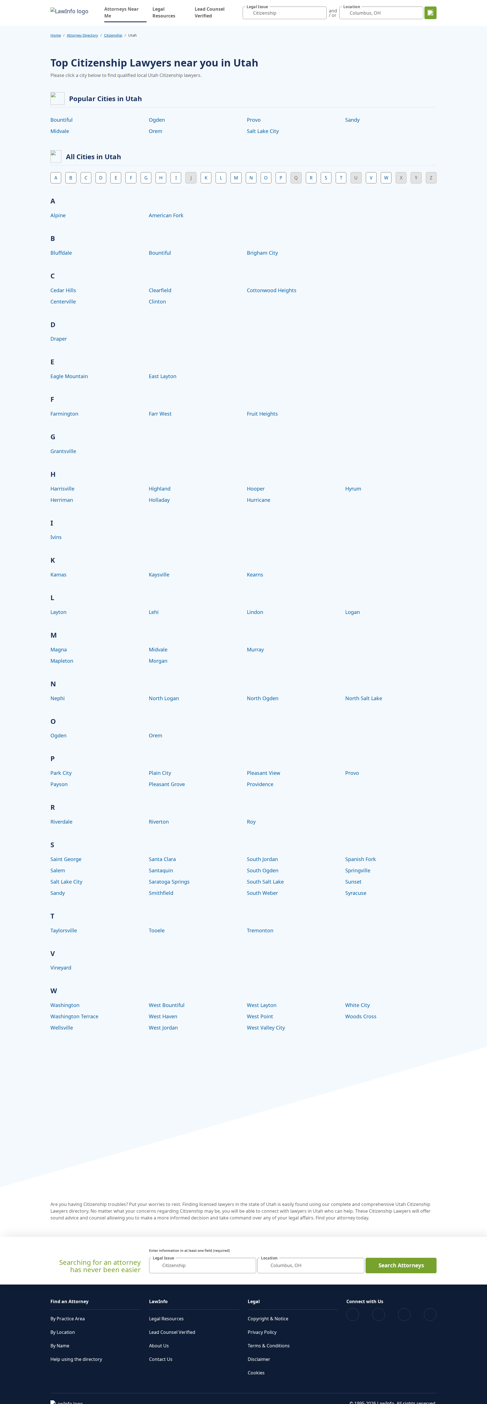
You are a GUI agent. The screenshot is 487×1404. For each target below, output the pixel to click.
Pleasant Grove (167, 784)
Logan (352, 612)
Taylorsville (63, 930)
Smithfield (161, 893)
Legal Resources (163, 12)
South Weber (262, 893)
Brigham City (262, 253)
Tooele (157, 930)
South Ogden (262, 870)
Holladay (159, 500)
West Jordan (163, 1027)
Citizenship (113, 35)
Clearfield (160, 290)
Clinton (157, 301)
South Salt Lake (265, 881)
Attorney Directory (82, 35)
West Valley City (266, 1027)
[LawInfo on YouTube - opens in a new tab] (404, 1314)
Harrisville (62, 488)
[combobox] (285, 12)
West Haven (163, 1016)
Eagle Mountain (69, 376)
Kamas (58, 574)
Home (55, 35)
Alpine (58, 215)
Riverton (159, 821)
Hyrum (353, 488)
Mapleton (61, 661)
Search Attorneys (401, 1265)
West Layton (261, 1005)
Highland (160, 488)
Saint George (65, 859)
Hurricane (258, 500)
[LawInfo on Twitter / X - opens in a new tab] (378, 1314)
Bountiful (61, 120)
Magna (58, 649)
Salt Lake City (263, 131)
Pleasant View (263, 773)
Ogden (157, 120)
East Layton (162, 376)
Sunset (353, 881)
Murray (255, 649)
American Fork (166, 215)
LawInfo (158, 1301)
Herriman (61, 500)
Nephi (57, 698)
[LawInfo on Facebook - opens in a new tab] (352, 1314)
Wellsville (61, 1027)
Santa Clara (162, 859)
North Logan (164, 698)
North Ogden (262, 698)
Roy (251, 821)
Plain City (160, 773)
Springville (357, 870)
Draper (58, 338)
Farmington (64, 413)
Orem (155, 131)
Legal (254, 1301)
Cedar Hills (63, 290)
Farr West (160, 413)
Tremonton (260, 930)
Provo (254, 120)
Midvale (59, 131)
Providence (260, 784)
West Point (260, 1016)
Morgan (158, 661)
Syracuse (355, 893)
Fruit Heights (262, 413)
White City (357, 1005)
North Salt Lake (363, 698)
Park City (61, 773)
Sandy (352, 120)
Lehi (154, 612)
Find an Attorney (69, 1301)
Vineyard (60, 967)
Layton (58, 612)
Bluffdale (61, 253)
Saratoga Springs (169, 881)
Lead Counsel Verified (210, 12)
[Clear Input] (321, 13)
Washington (64, 1005)
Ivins (56, 537)
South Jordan (262, 859)
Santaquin (161, 870)
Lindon (255, 612)
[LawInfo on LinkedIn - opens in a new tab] (430, 1314)
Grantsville (63, 451)
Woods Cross (361, 1016)
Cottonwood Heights (271, 290)
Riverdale (61, 821)
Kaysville (159, 574)
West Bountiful (167, 1005)
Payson (59, 784)
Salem (57, 870)
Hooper (256, 488)
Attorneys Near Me (125, 12)
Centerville (63, 301)
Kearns (255, 574)
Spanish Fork (360, 859)
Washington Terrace (74, 1016)
